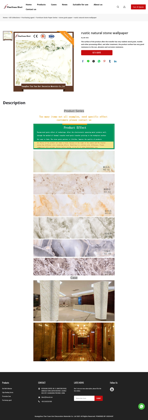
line (88, 61)
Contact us (31, 9)
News (64, 4)
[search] (118, 7)
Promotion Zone (6, 396)
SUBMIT (98, 398)
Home (29, 4)
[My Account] (124, 7)
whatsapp (99, 61)
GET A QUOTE (97, 53)
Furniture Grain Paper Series (46, 18)
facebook (82, 61)
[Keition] (141, 406)
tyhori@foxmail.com (47, 397)
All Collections (14, 18)
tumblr (109, 61)
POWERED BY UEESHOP (104, 416)
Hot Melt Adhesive (7, 389)
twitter (93, 61)
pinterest (104, 61)
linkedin (115, 61)
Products (41, 4)
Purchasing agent (28, 18)
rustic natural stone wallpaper (85, 18)
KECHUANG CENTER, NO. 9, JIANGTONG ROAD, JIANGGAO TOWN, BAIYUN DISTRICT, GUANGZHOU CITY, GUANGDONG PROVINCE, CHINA (54, 391)
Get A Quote (138, 7)
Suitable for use (80, 4)
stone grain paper (65, 18)
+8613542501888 (46, 401)
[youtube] (112, 389)
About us (98, 4)
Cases (54, 4)
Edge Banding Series (7, 392)
